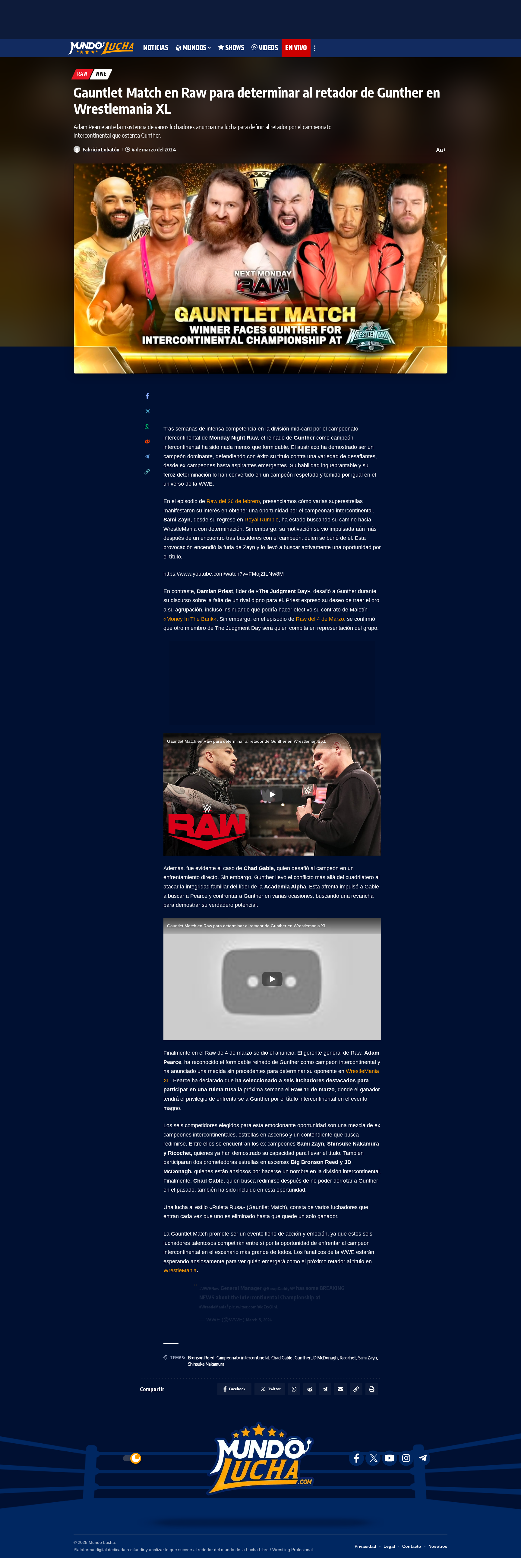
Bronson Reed (201, 1357)
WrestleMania (180, 1270)
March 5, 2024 (259, 1320)
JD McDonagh (325, 1357)
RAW (82, 74)
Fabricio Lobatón (101, 149)
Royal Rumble (262, 520)
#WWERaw (209, 1288)
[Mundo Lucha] (101, 48)
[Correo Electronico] (340, 1389)
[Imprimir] (371, 1389)
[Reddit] (147, 441)
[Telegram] (147, 457)
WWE (101, 74)
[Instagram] (406, 1458)
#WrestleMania (212, 1307)
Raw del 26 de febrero (233, 501)
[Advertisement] (260, 18)
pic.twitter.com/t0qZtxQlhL (253, 1307)
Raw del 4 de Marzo (320, 619)
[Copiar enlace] (147, 472)
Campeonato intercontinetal (242, 1357)
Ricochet (348, 1357)
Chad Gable (281, 1357)
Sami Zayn (367, 1357)
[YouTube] (389, 1458)
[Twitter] (147, 411)
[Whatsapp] (147, 426)
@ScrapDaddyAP (279, 1288)
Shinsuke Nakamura (206, 1364)
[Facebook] (147, 396)
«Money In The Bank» (189, 619)
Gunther (303, 1357)
